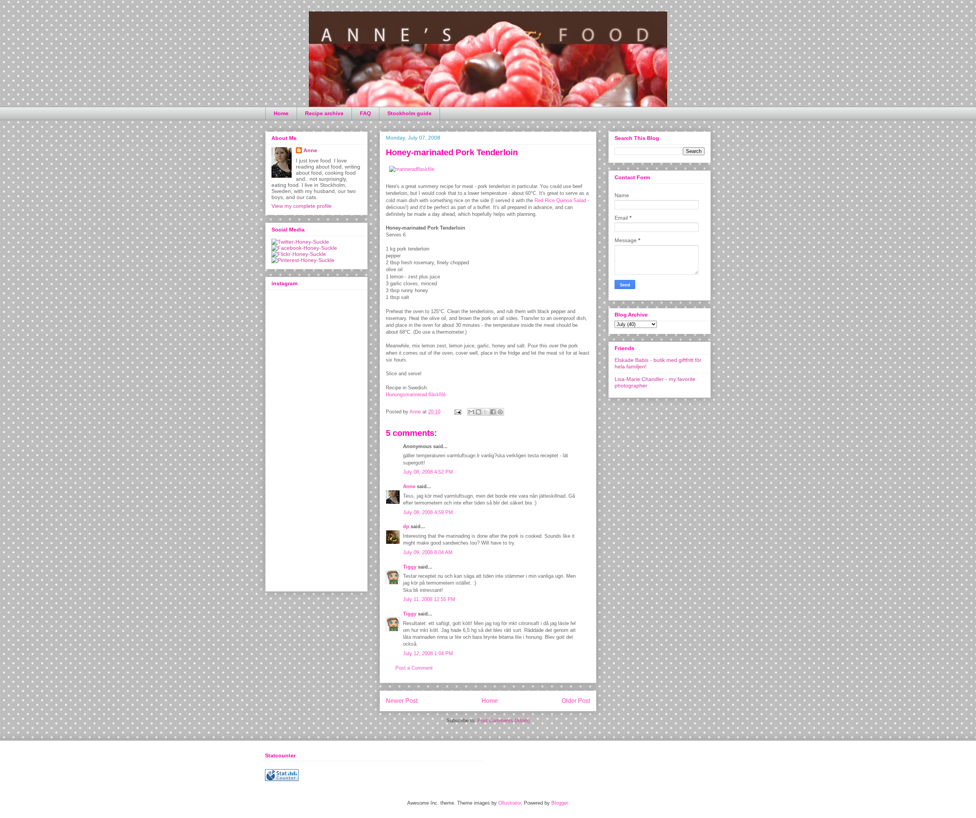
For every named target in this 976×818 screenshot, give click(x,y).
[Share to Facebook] (493, 412)
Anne (409, 486)
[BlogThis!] (478, 412)
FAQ (365, 113)
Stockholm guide (409, 113)
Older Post (576, 700)
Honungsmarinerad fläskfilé (416, 394)
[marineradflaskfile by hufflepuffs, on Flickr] (412, 169)
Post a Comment (414, 668)
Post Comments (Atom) (503, 720)
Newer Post (401, 700)
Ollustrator (509, 803)
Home (281, 113)
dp (406, 526)
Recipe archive (324, 113)
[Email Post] (457, 412)
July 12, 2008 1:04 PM (428, 653)
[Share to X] (486, 412)
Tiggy (409, 567)
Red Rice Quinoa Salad (560, 200)
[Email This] (471, 412)
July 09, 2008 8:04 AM (428, 552)
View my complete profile (301, 206)
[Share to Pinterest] (500, 412)
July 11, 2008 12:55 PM (429, 599)
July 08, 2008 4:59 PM (428, 512)
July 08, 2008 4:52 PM (428, 472)
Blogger (559, 803)
